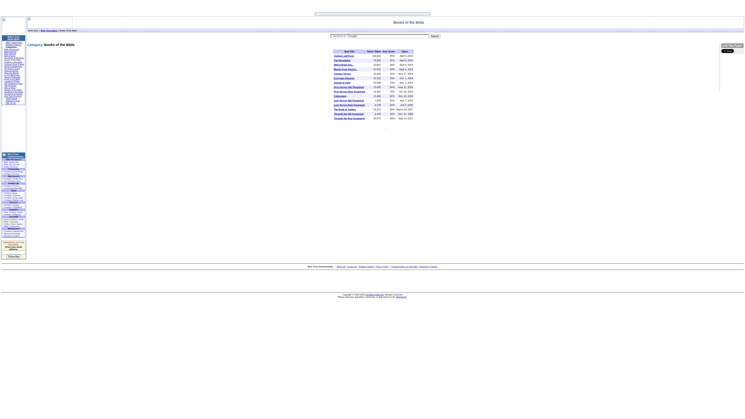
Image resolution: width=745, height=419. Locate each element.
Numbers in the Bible (13, 92)
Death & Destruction (13, 66)
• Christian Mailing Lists (13, 200)
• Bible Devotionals (11, 164)
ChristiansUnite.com (374, 294)
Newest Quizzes (13, 45)
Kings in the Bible (12, 79)
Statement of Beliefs (428, 267)
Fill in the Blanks (11, 73)
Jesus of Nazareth (12, 77)
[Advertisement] (360, 13)
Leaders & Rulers (12, 81)
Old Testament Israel (13, 83)
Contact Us (352, 267)
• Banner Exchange (11, 233)
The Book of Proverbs (14, 58)
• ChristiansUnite (13, 188)
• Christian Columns (11, 195)
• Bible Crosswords (11, 226)
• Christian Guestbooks (13, 231)
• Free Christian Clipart (13, 212)
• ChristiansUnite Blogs (13, 172)
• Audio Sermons (10, 167)
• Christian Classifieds (12, 207)
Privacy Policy (382, 267)
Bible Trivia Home (14, 42)
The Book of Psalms (13, 94)
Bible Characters (11, 49)
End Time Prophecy (13, 96)
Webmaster (401, 297)
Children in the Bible (13, 62)
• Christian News (10, 193)
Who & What (10, 88)
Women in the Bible (13, 90)
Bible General (10, 51)
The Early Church (12, 69)
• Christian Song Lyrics (13, 198)
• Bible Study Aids (11, 162)
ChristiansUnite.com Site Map (404, 267)
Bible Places (9, 56)
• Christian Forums (11, 174)
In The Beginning (12, 75)
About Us (341, 267)
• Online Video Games (13, 224)
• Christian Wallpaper (12, 214)
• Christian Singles (11, 205)
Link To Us (11, 103)
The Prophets (10, 86)
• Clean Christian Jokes (13, 219)
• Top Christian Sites (12, 181)
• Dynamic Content (11, 236)
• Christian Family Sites (13, 179)
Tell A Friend (11, 98)
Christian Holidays (366, 267)
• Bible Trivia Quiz (10, 222)
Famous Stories (11, 71)
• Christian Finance (11, 186)
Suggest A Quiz (13, 101)
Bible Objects (10, 54)
